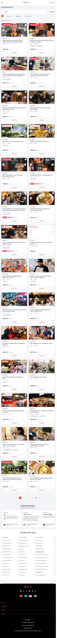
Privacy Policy (28, 628)
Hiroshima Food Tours (7, 548)
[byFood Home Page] (26, 2)
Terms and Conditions (28, 625)
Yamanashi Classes (40, 548)
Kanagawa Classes (23, 569)
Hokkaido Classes (23, 563)
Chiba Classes (22, 554)
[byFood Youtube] (29, 591)
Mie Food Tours (6, 566)
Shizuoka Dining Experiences (42, 566)
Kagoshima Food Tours (7, 557)
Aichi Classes (22, 551)
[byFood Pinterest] (32, 591)
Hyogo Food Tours (7, 554)
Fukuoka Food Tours (7, 543)
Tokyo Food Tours (23, 543)
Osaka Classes (39, 540)
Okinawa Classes (39, 537)
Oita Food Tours (6, 575)
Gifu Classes (22, 560)
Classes (21, 548)
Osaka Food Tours (23, 537)
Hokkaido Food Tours (7, 551)
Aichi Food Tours (6, 540)
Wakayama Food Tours (24, 546)
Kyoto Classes (22, 572)
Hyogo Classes (23, 566)
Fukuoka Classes (23, 557)
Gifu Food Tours (6, 546)
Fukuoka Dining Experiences (42, 554)
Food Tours (5, 537)
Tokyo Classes (39, 546)
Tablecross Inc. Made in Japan (34, 630)
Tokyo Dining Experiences (41, 569)
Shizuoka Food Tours (24, 540)
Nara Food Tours (6, 572)
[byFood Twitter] (23, 591)
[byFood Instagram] (26, 591)
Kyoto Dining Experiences (41, 560)
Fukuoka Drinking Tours (41, 575)
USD (28, 620)
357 (36, 497)
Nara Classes (22, 575)
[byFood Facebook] (21, 591)
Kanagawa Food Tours (7, 560)
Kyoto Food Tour (6, 563)
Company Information (28, 622)
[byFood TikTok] (35, 591)
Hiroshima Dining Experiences (42, 557)
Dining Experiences (40, 551)
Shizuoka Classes (39, 543)
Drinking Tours (39, 572)
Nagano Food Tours (7, 569)
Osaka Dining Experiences (41, 563)
